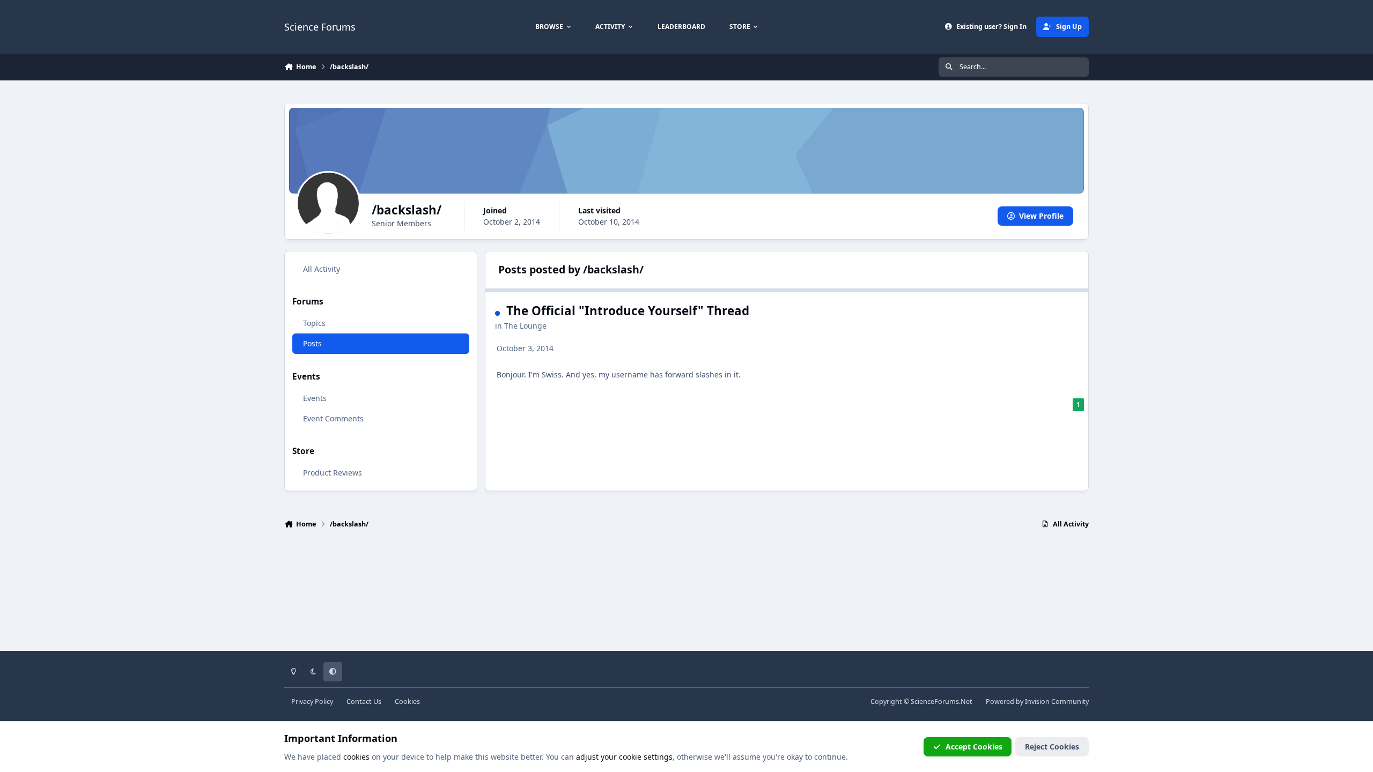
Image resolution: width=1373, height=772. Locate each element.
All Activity (321, 269)
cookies (356, 757)
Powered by (1037, 701)
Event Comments (333, 418)
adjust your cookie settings (624, 757)
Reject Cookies (1052, 746)
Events (315, 398)
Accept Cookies (974, 746)
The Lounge (525, 326)
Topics (314, 323)
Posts (312, 343)
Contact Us (363, 701)
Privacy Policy (312, 701)
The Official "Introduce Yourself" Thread (627, 310)
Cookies (407, 701)
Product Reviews (332, 472)
